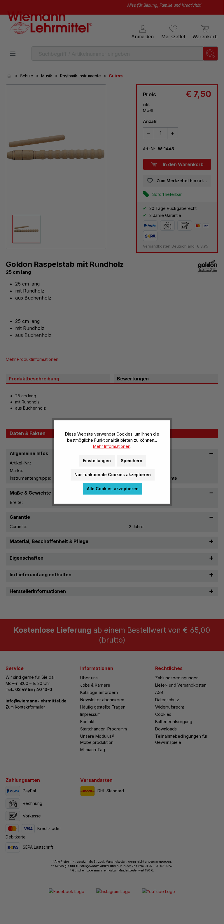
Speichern (131, 460)
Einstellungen (97, 460)
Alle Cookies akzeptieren (113, 488)
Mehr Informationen (111, 446)
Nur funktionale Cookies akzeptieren (112, 474)
